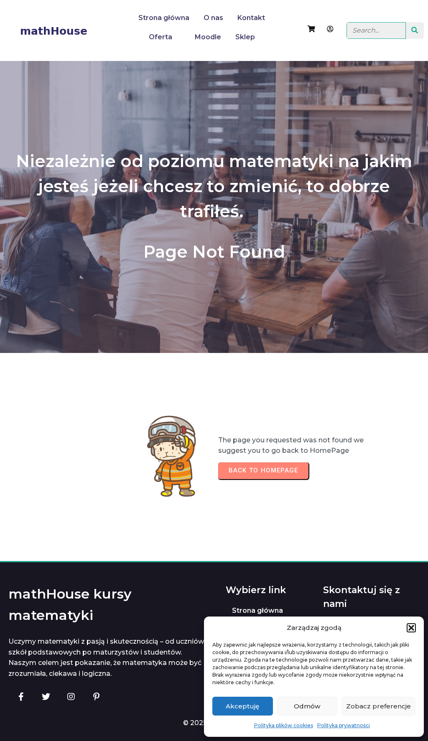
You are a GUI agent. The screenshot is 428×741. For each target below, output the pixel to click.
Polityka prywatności (343, 725)
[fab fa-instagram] (71, 696)
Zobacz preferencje (378, 706)
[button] (411, 628)
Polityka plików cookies (283, 725)
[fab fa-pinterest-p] (96, 696)
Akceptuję (242, 706)
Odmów (307, 706)
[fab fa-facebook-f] (21, 696)
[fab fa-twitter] (46, 696)
